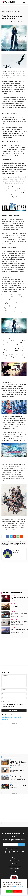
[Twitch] (18, 852)
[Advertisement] (14, 575)
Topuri (11, 784)
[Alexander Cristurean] (7, 553)
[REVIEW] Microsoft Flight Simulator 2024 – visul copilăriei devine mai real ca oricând (17, 778)
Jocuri (13, 595)
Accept (9, 891)
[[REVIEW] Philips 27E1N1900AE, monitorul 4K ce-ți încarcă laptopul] (5, 770)
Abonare (21, 844)
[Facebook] (7, 21)
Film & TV (13, 603)
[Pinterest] (14, 21)
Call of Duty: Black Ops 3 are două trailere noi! (7, 544)
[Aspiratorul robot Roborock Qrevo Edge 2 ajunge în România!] (5, 622)
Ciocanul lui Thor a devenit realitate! (19, 544)
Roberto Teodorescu (13, 765)
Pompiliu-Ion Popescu (15, 608)
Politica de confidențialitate (14, 866)
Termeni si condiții (14, 868)
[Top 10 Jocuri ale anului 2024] (5, 787)
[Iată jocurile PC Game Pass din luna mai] (5, 614)
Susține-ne (14, 863)
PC (10, 767)
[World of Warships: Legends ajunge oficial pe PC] (5, 630)
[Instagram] (9, 852)
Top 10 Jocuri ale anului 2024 (18, 786)
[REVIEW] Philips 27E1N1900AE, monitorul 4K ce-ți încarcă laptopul (18, 770)
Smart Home (14, 619)
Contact (14, 871)
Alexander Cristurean (7, 11)
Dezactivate (17, 891)
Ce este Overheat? (14, 860)
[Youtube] (14, 852)
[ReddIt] (21, 21)
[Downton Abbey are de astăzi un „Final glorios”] (5, 606)
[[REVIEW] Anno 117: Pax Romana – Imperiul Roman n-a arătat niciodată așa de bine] (5, 762)
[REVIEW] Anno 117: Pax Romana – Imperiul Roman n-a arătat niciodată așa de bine (18, 763)
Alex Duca (11, 787)
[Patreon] (22, 852)
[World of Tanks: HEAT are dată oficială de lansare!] (5, 598)
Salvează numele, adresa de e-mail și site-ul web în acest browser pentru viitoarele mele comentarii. (13, 704)
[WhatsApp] (18, 21)
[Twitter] (11, 21)
